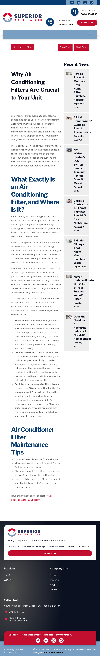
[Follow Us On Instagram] (91, 3)
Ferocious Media (53, 652)
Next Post (81, 47)
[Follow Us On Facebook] (72, 3)
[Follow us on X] (53, 640)
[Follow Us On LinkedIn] (78, 3)
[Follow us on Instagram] (61, 640)
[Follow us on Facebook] (38, 640)
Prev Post (65, 47)
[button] (10, 34)
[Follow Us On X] (85, 3)
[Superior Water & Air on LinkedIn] (45, 640)
